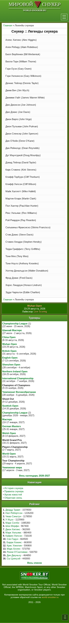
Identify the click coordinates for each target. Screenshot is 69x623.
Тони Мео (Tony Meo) (16, 256)
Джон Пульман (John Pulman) (21, 126)
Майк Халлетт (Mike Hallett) (20, 191)
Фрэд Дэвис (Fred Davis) (18, 277)
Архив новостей (13, 494)
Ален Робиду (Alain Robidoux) (21, 47)
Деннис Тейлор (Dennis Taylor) (22, 83)
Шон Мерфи (12, 526)
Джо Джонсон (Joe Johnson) (20, 104)
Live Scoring (40, 311)
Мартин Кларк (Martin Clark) (20, 198)
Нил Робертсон (13, 513)
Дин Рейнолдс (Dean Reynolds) (22, 148)
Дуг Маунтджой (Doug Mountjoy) (23, 155)
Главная (7, 25)
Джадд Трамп (12, 509)
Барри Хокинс (14, 542)
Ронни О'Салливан (17, 552)
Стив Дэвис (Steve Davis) (19, 234)
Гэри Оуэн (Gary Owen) (18, 68)
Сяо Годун (12, 539)
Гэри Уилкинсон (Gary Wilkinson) (23, 76)
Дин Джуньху (14, 555)
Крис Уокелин (14, 545)
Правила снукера (13, 491)
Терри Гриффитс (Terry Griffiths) (22, 249)
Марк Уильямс (13, 532)
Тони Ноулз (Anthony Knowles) (22, 263)
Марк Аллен (13, 548)
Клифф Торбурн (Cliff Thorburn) (22, 177)
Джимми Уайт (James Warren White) (25, 97)
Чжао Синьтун (13, 516)
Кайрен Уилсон (13, 535)
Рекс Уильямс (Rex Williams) (21, 213)
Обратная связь (13, 497)
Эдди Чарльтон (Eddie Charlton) (22, 292)
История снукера (13, 488)
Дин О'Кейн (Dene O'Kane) (19, 140)
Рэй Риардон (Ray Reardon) (20, 220)
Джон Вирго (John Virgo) (18, 119)
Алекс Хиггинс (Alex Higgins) (21, 39)
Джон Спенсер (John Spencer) (21, 133)
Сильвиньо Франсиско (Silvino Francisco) (27, 227)
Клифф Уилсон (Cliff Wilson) (20, 184)
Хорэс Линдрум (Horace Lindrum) (23, 285)
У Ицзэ (9, 519)
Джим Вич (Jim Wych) (17, 90)
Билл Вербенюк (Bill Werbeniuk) (22, 54)
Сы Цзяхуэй (13, 558)
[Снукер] (34, 6)
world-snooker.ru (50, 597)
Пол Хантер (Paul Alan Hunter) (21, 205)
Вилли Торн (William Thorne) (20, 61)
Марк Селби (12, 522)
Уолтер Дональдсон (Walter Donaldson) (26, 270)
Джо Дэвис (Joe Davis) (17, 112)
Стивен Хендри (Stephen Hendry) (23, 241)
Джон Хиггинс (12, 529)
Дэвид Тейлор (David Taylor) (20, 162)
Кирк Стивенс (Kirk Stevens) (20, 169)
